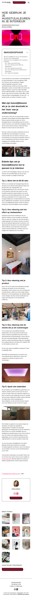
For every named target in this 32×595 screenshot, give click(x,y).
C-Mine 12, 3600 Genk (16, 586)
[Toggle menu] (28, 2)
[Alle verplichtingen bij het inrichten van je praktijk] (16, 544)
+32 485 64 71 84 (16, 584)
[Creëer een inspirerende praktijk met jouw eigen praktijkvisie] (26, 518)
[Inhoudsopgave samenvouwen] (27, 52)
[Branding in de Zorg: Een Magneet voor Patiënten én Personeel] (6, 557)
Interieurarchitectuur (10, 25)
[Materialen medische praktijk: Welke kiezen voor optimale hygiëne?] (16, 518)
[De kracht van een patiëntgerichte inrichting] (16, 531)
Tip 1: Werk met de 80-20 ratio (12, 63)
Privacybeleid (20, 592)
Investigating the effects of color (11, 473)
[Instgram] (15, 493)
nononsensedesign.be (11, 592)
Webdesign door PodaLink (23, 594)
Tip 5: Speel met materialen (11, 73)
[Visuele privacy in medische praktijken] (26, 544)
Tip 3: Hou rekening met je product (13, 68)
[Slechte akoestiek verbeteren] (6, 531)
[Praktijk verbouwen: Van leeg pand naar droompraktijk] (6, 544)
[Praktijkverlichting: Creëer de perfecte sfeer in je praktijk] (26, 531)
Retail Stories (7, 27)
